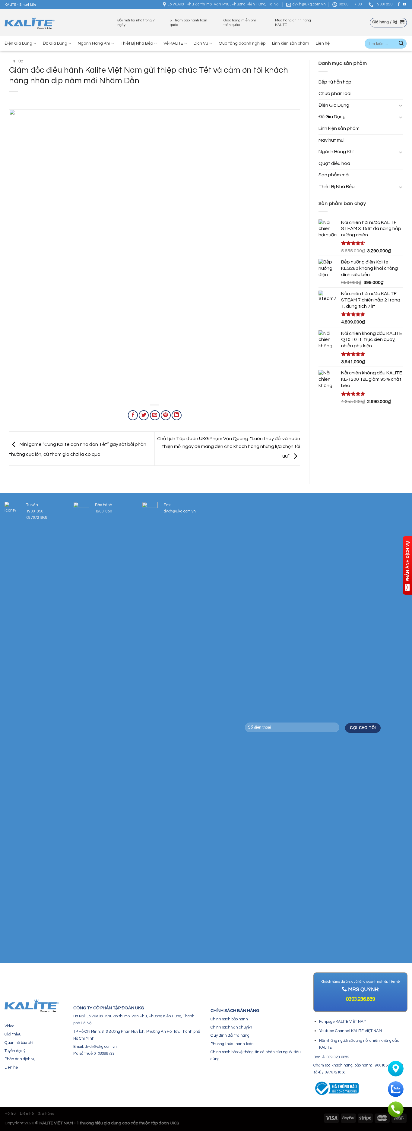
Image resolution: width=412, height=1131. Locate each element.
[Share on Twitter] (144, 415)
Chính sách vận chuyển (231, 1027)
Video (9, 1026)
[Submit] (401, 44)
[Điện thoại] (396, 1109)
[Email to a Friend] (155, 415)
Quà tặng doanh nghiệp (242, 43)
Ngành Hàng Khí (94, 43)
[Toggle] (400, 105)
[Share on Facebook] (133, 415)
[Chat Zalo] (396, 1089)
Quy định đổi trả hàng (230, 1035)
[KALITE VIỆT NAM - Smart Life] (30, 23)
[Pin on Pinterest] (166, 415)
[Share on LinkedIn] (177, 415)
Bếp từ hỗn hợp (335, 82)
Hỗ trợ (10, 1114)
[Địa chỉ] (396, 1068)
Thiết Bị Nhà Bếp (137, 43)
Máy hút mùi (331, 140)
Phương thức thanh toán (232, 1044)
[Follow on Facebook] (399, 4)
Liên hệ (323, 43)
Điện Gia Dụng (18, 43)
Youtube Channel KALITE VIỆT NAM (350, 1031)
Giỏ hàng (46, 1114)
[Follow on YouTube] (404, 4)
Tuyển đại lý (15, 1051)
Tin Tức (16, 61)
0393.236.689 (360, 999)
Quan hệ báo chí (19, 1043)
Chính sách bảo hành (229, 1019)
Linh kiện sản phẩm (290, 43)
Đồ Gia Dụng (55, 43)
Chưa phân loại (335, 93)
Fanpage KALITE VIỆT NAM (342, 1021)
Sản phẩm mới (334, 174)
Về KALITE (173, 43)
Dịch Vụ (201, 43)
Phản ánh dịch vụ (20, 1059)
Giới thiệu (13, 1034)
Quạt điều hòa (334, 163)
